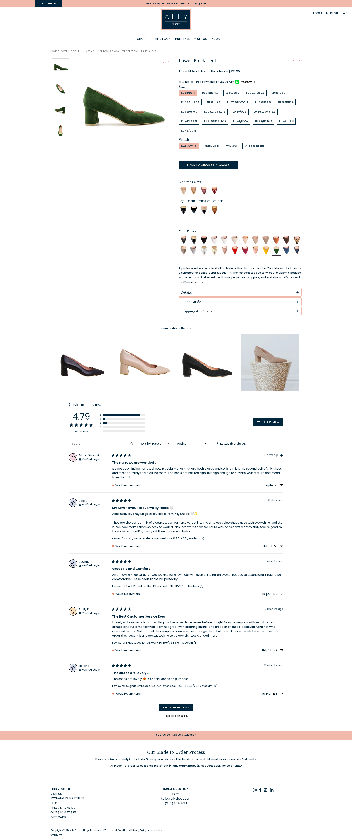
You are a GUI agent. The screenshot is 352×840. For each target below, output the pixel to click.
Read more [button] (209, 635)
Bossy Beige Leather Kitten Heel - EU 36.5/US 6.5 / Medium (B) (165, 538)
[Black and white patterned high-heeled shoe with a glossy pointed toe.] (183, 210)
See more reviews (176, 707)
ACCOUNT (318, 13)
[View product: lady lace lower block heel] (214, 240)
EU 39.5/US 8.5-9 (214, 112)
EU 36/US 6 (278, 93)
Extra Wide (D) (254, 146)
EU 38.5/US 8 (286, 102)
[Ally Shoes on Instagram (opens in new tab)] (255, 791)
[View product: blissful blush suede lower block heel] (255, 250)
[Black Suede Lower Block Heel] (207, 390)
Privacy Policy (138, 830)
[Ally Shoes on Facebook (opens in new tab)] (260, 791)
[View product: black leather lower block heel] (183, 240)
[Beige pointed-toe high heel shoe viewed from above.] (183, 191)
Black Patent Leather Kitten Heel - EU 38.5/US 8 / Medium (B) (164, 586)
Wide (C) (231, 146)
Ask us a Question (184, 735)
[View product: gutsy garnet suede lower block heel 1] (245, 250)
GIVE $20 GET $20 (63, 812)
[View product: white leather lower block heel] (224, 240)
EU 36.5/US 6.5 (190, 102)
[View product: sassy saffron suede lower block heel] (266, 250)
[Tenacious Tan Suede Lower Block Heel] (270, 390)
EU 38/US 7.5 (263, 102)
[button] (60, 140)
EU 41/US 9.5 (189, 121)
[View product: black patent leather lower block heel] (193, 240)
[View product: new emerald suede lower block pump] (276, 250)
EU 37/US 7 (213, 102)
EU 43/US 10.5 (263, 121)
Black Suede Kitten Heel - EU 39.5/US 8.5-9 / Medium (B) (162, 642)
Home (53, 51)
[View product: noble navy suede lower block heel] (286, 250)
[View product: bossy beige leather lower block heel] (255, 240)
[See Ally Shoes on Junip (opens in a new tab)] (184, 715)
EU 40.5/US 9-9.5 (265, 112)
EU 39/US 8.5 (189, 112)
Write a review (268, 422)
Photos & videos (231, 443)
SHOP (142, 39)
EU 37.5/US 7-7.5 (237, 102)
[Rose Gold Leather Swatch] (224, 250)
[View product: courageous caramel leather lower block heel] (276, 240)
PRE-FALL (182, 39)
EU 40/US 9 (240, 112)
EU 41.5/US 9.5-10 (215, 121)
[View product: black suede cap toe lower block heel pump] (193, 210)
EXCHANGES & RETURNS (67, 798)
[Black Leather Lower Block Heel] (82, 390)
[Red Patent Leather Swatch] (235, 250)
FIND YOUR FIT (60, 789)
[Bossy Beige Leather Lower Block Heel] (144, 390)
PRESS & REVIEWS (62, 808)
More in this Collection (176, 328)
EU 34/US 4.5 (210, 93)
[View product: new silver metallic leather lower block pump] (204, 250)
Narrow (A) (189, 146)
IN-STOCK (163, 39)
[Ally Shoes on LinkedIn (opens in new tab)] (272, 791)
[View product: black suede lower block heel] (204, 240)
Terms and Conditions (117, 830)
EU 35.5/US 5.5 (255, 93)
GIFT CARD (58, 817)
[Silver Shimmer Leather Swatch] (193, 250)
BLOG (54, 803)
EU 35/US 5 (232, 93)
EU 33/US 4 (188, 93)
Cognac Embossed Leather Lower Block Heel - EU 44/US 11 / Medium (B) (171, 686)
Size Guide (163, 735)
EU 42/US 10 (240, 121)
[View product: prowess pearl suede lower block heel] (235, 240)
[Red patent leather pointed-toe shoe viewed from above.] (214, 191)
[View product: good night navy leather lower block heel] (297, 250)
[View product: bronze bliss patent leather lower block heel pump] (193, 191)
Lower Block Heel (71, 51)
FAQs (176, 794)
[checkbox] (228, 443)
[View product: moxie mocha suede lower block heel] (286, 240)
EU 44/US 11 (286, 121)
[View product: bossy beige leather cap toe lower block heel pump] (204, 210)
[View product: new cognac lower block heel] (214, 210)
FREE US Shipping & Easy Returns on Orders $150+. (176, 3)
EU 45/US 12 (188, 130)
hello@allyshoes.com (176, 799)
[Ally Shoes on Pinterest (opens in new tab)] (265, 791)
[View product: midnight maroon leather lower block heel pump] (204, 191)
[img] (89, 459)
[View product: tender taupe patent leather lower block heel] (245, 240)
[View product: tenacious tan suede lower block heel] (266, 240)
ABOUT (216, 39)
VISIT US (200, 39)
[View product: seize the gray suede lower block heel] (183, 250)
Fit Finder (50, 3)
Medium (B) (212, 146)
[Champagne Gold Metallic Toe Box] (214, 250)
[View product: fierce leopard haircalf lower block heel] (297, 240)
